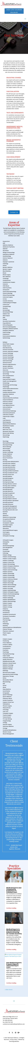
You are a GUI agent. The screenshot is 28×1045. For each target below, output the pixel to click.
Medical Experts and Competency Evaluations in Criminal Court (13, 890)
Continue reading (11, 908)
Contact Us (14, 212)
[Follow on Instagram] (15, 1032)
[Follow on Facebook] (9, 1032)
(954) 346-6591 (14, 12)
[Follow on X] (12, 1032)
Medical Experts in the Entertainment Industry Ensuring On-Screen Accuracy (14, 931)
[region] (14, 799)
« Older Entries (9, 989)
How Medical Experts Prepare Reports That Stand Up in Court (14, 965)
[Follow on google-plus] (18, 1032)
